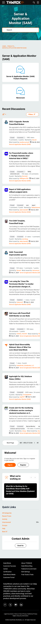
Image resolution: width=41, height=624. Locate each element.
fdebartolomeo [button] (35, 207)
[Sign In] (38, 2)
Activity (4, 519)
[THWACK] (15, 2)
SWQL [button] (29, 171)
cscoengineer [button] (27, 394)
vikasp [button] (24, 431)
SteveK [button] (34, 140)
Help (3, 528)
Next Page (10, 443)
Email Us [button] (20, 545)
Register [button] (23, 465)
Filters (30, 114)
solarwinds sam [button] (15, 174)
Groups (4, 525)
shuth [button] (39, 431)
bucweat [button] (24, 176)
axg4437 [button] (22, 397)
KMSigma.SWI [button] (24, 178)
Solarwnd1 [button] (20, 302)
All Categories (6, 513)
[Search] (34, 2)
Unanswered (20, 522)
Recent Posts (6, 516)
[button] (6, 122)
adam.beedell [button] (24, 210)
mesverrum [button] (35, 270)
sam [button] (27, 205)
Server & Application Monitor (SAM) (20, 144)
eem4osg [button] (25, 239)
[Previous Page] (34, 443)
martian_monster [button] (22, 333)
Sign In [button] (10, 465)
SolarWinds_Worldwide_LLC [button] (25, 365)
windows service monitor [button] (17, 428)
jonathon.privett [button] (24, 142)
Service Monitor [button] (30, 426)
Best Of (4, 531)
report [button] (33, 205)
